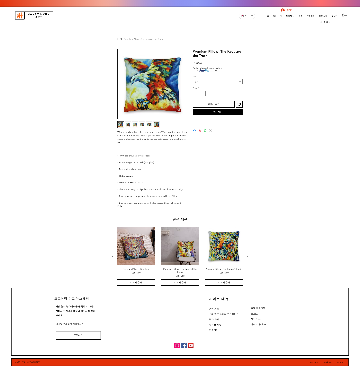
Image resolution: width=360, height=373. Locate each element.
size (195, 76)
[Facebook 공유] (194, 130)
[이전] (112, 256)
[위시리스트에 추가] (239, 104)
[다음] (247, 256)
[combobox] (218, 81)
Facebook (327, 362)
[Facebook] (184, 345)
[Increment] (203, 93)
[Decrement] (195, 93)
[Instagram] (177, 345)
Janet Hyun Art (39, 16)
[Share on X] (210, 130)
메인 (119, 39)
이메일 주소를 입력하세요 (69, 324)
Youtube (339, 362)
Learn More (215, 70)
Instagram (314, 362)
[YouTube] (191, 345)
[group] (180, 256)
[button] (344, 15)
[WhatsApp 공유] (205, 130)
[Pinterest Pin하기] (200, 130)
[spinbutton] (199, 93)
